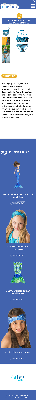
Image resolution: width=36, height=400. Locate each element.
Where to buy (9, 76)
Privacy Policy (26, 397)
